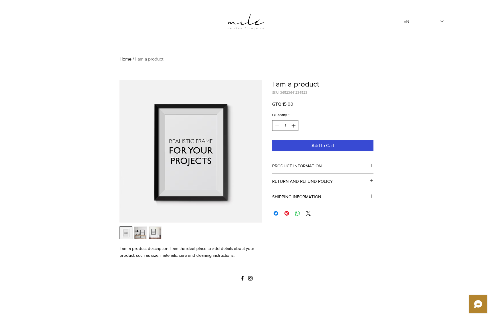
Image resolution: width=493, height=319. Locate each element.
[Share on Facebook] (275, 213)
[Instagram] (250, 278)
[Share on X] (308, 213)
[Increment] (294, 126)
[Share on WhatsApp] (297, 213)
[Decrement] (276, 126)
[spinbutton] (285, 126)
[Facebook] (242, 278)
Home (126, 59)
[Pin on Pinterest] (286, 213)
